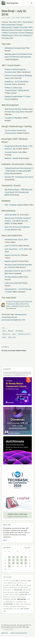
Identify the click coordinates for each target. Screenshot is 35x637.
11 (13, 560)
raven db (13, 597)
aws (25, 583)
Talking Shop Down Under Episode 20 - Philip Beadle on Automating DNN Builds (19, 170)
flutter (21, 587)
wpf (8, 320)
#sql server (6, 334)
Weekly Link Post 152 (13, 255)
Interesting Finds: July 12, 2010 (16, 239)
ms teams (6, 594)
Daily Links (16, 17)
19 (17, 563)
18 (13, 563)
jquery (5, 592)
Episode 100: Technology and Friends (19, 177)
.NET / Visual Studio (25, 22)
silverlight (14, 320)
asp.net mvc (20, 583)
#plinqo (10, 331)
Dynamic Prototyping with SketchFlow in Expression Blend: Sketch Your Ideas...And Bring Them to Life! (19, 304)
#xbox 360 (12, 337)
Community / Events (16, 33)
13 (21, 560)
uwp (25, 601)
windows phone (8, 608)
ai (19, 580)
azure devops (7, 585)
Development (26, 17)
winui (18, 608)
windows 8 (13, 606)
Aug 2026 (27, 547)
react (17, 597)
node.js (12, 594)
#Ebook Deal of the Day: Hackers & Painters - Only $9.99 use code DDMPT (18, 220)
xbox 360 (21, 320)
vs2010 (22, 604)
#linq (4, 331)
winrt (14, 608)
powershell (23, 594)
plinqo (8, 317)
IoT (13, 590)
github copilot (7, 590)
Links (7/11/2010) (11, 246)
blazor (13, 585)
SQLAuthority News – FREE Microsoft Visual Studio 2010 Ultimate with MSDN (18, 192)
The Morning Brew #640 (14, 277)
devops (29, 585)
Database (29, 33)
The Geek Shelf (7, 38)
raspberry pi (6, 597)
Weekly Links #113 (11, 261)
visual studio (8, 604)
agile (16, 580)
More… (5, 540)
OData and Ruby (11, 215)
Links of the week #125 (13, 283)
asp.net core (12, 583)
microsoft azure (23, 592)
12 (17, 560)
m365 (16, 592)
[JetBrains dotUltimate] (17, 450)
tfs (4, 601)
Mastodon (5, 633)
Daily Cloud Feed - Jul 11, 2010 (16, 249)
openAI (17, 594)
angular (29, 580)
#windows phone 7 (24, 334)
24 (9, 566)
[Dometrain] (17, 421)
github (26, 587)
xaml (4, 611)
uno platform (19, 601)
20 (21, 563)
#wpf (4, 337)
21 (25, 563)
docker (5, 587)
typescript (9, 601)
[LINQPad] (17, 502)
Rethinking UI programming (15, 48)
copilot (21, 585)
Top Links (12, 22)
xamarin (26, 608)
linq (4, 317)
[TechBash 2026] (17, 480)
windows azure (21, 606)
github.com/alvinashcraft (19, 633)
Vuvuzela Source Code (13, 152)
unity (13, 601)
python (30, 594)
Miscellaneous (8, 35)
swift (28, 599)
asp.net (5, 583)
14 (25, 560)
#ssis (14, 334)
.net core (5, 580)
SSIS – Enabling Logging (14, 205)
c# (17, 585)
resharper (23, 597)
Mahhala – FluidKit (11, 158)
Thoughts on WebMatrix (14, 118)
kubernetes (10, 592)
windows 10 (27, 604)
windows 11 (6, 606)
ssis (12, 317)
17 (9, 563)
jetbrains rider (27, 590)
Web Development (9, 25)
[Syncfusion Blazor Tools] (17, 391)
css (25, 585)
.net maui (12, 580)
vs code (16, 604)
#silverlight (19, 331)
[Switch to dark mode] (31, 3)
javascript (18, 590)
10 (9, 560)
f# (18, 587)
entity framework (12, 587)
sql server (21, 599)
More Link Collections (23, 35)
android (23, 580)
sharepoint (6, 599)
